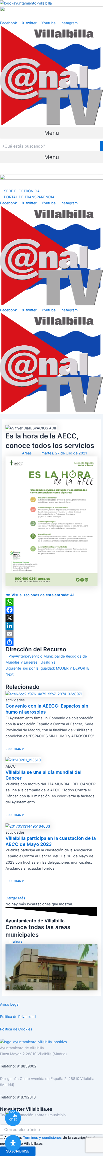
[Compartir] (51, 642)
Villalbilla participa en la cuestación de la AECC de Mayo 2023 (51, 841)
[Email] (51, 634)
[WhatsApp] (51, 602)
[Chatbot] (13, 1118)
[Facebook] (51, 610)
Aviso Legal (9, 1004)
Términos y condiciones (42, 1137)
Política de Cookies (16, 1029)
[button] (51, 133)
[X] (51, 618)
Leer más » (15, 748)
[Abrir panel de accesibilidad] (13, 1143)
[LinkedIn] (51, 626)
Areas (27, 453)
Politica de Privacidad (18, 1016)
